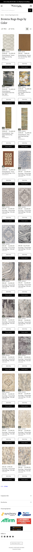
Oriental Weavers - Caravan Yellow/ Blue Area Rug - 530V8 (24, 92)
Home (2, 15)
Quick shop (8, 63)
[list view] (30, 29)
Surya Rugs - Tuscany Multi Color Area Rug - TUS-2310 (24, 359)
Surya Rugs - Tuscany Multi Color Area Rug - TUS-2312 (8, 322)
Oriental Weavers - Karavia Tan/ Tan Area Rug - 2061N (24, 56)
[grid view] (27, 29)
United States (15, 543)
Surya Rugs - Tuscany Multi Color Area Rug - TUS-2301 (24, 470)
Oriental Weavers (5, 59)
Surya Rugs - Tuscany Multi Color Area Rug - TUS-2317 (8, 248)
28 (4, 486)
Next (7, 486)
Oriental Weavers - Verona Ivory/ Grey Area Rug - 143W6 (8, 57)
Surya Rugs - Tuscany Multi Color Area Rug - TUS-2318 (24, 211)
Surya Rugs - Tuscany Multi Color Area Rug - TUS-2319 (8, 211)
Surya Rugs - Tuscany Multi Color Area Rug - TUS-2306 (24, 396)
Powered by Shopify (16, 549)
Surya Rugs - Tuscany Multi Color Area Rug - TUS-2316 (24, 248)
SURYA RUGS (20, 176)
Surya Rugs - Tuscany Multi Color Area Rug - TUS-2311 (8, 359)
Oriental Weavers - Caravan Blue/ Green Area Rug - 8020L (8, 92)
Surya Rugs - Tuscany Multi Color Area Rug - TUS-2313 (24, 285)
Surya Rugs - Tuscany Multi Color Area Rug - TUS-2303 (8, 469)
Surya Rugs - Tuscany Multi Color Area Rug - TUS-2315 (8, 285)
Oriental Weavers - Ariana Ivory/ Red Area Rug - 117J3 (8, 172)
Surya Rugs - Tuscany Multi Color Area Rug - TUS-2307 (8, 396)
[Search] (30, 10)
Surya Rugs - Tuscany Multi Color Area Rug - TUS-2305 (8, 433)
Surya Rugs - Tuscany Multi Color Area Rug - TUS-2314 (24, 322)
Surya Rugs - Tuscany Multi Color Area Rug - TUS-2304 (24, 433)
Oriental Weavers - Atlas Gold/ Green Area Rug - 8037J (23, 136)
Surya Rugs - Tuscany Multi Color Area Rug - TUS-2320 (24, 174)
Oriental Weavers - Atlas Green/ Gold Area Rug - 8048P (7, 134)
